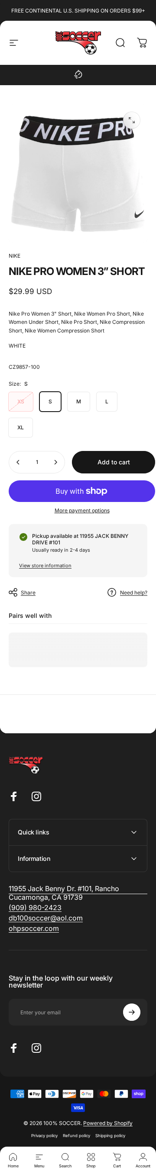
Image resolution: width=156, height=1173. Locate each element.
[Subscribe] (131, 1012)
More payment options (82, 510)
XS (20, 401)
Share (28, 592)
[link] (35, 907)
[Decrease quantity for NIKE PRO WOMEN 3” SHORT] (18, 462)
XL (20, 427)
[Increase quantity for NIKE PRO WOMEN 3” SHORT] (55, 462)
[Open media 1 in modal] (131, 120)
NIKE (14, 255)
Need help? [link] (133, 592)
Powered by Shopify (108, 1123)
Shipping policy (110, 1135)
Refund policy (76, 1135)
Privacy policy (44, 1135)
